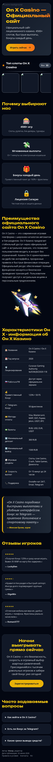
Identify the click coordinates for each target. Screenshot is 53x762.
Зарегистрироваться (27, 683)
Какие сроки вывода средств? (24, 740)
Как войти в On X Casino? (21, 717)
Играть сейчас (18, 47)
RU (31, 756)
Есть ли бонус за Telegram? (22, 728)
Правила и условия (10, 756)
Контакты (24, 756)
